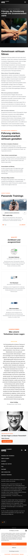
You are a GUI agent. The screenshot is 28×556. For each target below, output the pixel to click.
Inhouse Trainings (6, 474)
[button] (26, 530)
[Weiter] (24, 212)
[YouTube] (25, 450)
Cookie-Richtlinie (7, 554)
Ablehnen (14, 547)
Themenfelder (3, 9)
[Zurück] (3, 212)
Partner (3, 469)
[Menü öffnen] (25, 2)
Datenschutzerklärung (15, 554)
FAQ (2, 466)
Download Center (6, 463)
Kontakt (3, 461)
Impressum (22, 554)
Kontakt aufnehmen (7, 441)
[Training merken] (25, 201)
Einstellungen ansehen (14, 551)
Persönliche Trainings (7, 455)
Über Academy (5, 458)
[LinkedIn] (21, 450)
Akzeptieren (14, 544)
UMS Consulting (5, 472)
